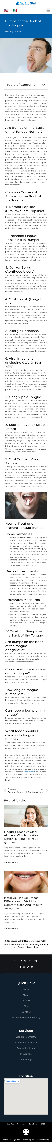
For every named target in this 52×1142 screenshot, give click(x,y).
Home (26, 989)
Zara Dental (29, 772)
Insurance (26, 1054)
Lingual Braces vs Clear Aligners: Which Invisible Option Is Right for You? (21, 835)
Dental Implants (26, 1048)
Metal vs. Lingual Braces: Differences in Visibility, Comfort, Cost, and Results (23, 901)
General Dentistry (26, 1037)
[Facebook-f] (20, 967)
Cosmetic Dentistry (26, 1042)
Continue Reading (11, 863)
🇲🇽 (15, 10)
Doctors (26, 1000)
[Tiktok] (28, 967)
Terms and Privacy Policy (26, 1017)
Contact (26, 1012)
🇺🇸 (6, 10)
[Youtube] (32, 967)
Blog (26, 1006)
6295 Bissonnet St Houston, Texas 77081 (26, 941)
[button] (48, 10)
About (26, 995)
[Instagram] (24, 967)
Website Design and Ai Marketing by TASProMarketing (26, 1140)
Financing (26, 1059)
